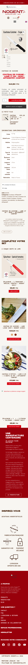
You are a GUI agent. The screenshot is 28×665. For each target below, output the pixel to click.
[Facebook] (3, 644)
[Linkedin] (14, 644)
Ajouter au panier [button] (14, 383)
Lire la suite (14, 291)
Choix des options (14, 339)
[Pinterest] (19, 644)
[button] (23, 32)
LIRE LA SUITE (7, 231)
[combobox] (14, 7)
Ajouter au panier (17, 100)
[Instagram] (8, 644)
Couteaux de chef (12, 196)
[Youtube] (24, 644)
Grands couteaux (11, 198)
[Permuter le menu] (14, 21)
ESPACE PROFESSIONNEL (11, 628)
